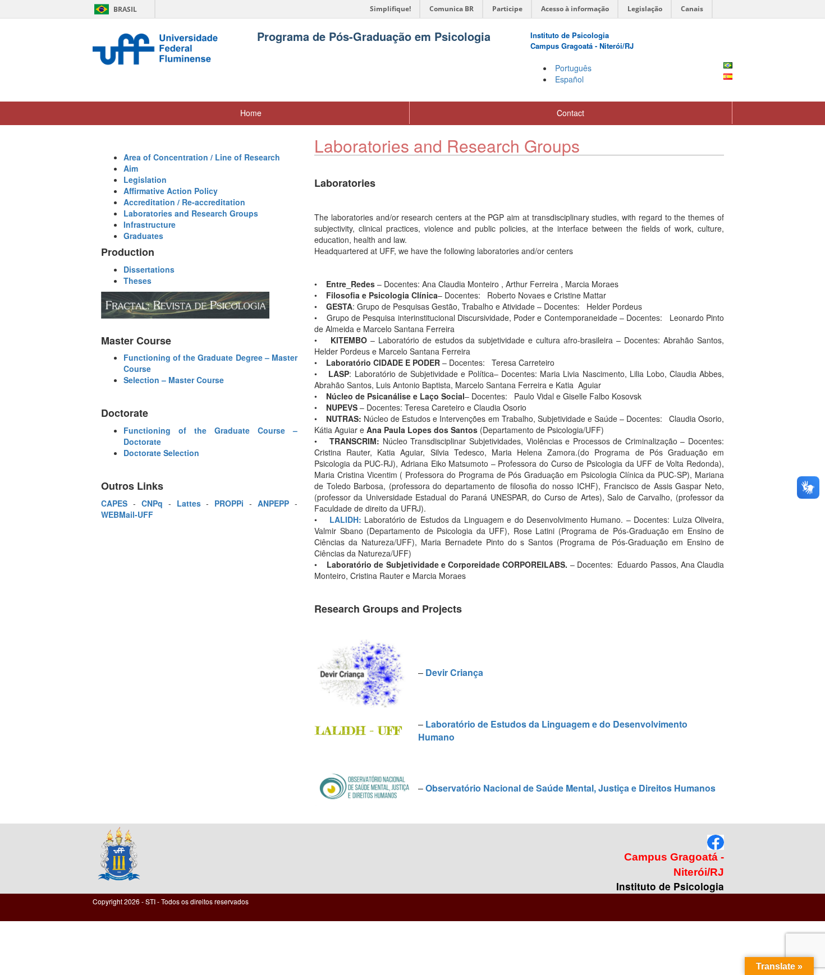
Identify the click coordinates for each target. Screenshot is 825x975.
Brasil (113, 9)
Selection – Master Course (173, 379)
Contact (570, 112)
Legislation (145, 179)
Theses (137, 280)
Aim (130, 168)
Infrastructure (149, 224)
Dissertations (149, 269)
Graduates (143, 235)
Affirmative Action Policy (170, 190)
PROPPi (231, 503)
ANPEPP (273, 503)
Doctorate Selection (161, 452)
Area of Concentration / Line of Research (201, 157)
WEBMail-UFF (127, 514)
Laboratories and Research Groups (190, 213)
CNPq (152, 503)
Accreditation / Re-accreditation (184, 202)
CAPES (117, 503)
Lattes (189, 503)
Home (251, 112)
